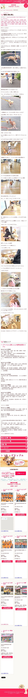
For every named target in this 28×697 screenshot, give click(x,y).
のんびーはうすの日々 (11, 17)
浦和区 (6, 23)
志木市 (23, 21)
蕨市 (23, 23)
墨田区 (13, 21)
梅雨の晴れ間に (9, 15)
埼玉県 (9, 21)
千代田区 (21, 19)
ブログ (17, 17)
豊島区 (2, 25)
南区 (25, 19)
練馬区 (12, 23)
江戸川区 (24, 22)
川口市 (16, 21)
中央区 (11, 19)
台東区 (2, 21)
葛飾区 (19, 23)
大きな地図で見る (4, 530)
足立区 (6, 25)
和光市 (6, 21)
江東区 (2, 23)
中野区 (15, 19)
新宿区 (5, 22)
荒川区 (16, 23)
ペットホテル (6, 19)
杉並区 (8, 22)
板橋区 (17, 22)
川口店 (20, 21)
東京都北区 (13, 22)
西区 (25, 23)
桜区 (20, 22)
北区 (18, 19)
